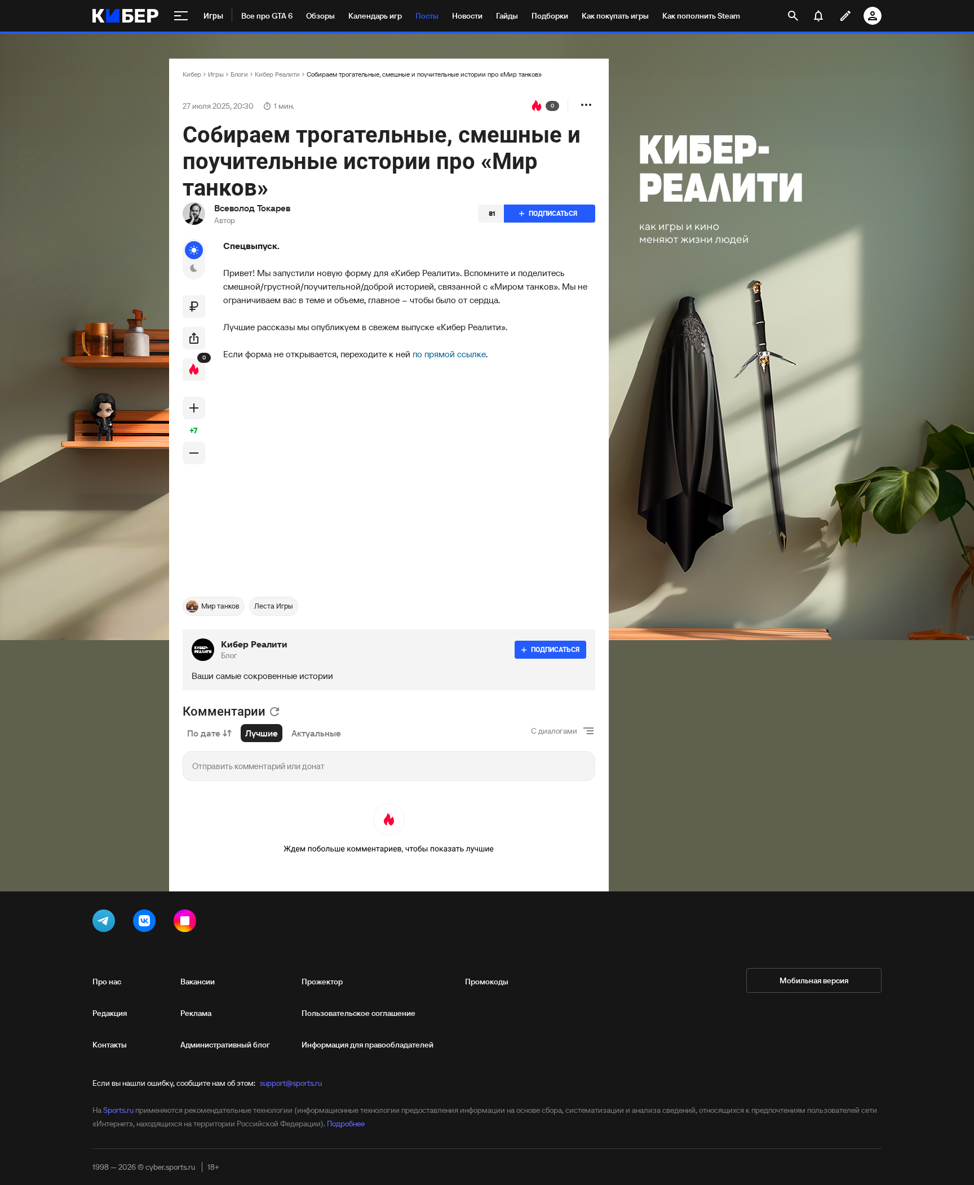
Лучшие (261, 733)
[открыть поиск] (793, 15)
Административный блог (225, 1045)
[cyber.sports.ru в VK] (146, 923)
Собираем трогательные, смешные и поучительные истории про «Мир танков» (424, 74)
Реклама (195, 1013)
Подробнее (346, 1124)
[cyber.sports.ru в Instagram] (187, 923)
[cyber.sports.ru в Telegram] (105, 923)
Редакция (109, 1013)
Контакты (109, 1045)
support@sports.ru (291, 1083)
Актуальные (316, 733)
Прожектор (322, 982)
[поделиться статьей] (194, 338)
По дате (203, 733)
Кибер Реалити (277, 74)
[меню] (180, 16)
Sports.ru (118, 1110)
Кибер (192, 74)
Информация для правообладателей (367, 1045)
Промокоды (486, 982)
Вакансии (197, 982)
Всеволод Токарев (252, 208)
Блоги (239, 74)
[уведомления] (818, 15)
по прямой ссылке (449, 354)
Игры (216, 74)
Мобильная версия (814, 980)
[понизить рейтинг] (194, 453)
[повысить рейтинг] (194, 408)
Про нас (106, 982)
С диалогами (554, 730)
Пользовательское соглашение (358, 1013)
